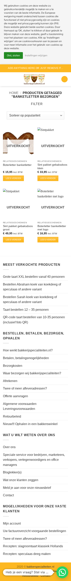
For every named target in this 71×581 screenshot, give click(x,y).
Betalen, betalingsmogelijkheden (26, 358)
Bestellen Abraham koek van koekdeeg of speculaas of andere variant (32, 287)
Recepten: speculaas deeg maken (27, 554)
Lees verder (13, 178)
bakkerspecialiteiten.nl (40, 566)
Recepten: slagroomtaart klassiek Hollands (33, 546)
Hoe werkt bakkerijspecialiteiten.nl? (28, 350)
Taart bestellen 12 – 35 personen (26, 309)
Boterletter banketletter (17, 164)
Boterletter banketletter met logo (51, 228)
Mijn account (12, 523)
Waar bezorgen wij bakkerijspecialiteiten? (32, 373)
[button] (5, 79)
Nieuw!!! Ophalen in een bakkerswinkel (30, 424)
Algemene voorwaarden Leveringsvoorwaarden (19, 406)
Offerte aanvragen (15, 396)
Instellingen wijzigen (36, 55)
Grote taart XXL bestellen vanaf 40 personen (34, 276)
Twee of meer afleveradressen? (25, 388)
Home (14, 93)
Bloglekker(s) (12, 472)
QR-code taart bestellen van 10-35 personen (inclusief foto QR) (34, 319)
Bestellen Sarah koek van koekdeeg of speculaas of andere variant (30, 299)
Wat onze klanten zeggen (20, 480)
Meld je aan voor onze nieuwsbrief (27, 487)
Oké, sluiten (13, 55)
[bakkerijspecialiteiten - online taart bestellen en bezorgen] (34, 79)
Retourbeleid (12, 416)
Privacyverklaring (50, 571)
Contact (8, 495)
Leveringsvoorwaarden (24, 571)
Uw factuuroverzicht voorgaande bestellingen (34, 531)
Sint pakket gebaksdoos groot (18, 228)
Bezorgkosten (12, 365)
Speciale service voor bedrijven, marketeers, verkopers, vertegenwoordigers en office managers (34, 459)
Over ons (9, 447)
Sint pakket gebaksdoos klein (52, 166)
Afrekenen (10, 381)
